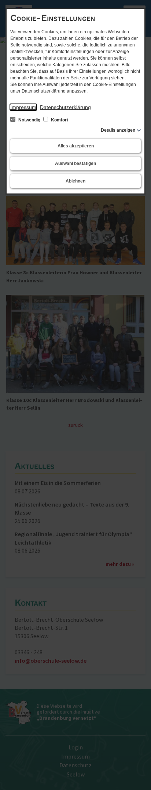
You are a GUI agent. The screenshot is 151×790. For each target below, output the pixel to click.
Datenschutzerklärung (65, 107)
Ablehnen (75, 181)
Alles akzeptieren (76, 145)
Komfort (59, 120)
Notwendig (29, 120)
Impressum (23, 107)
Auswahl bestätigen (75, 163)
